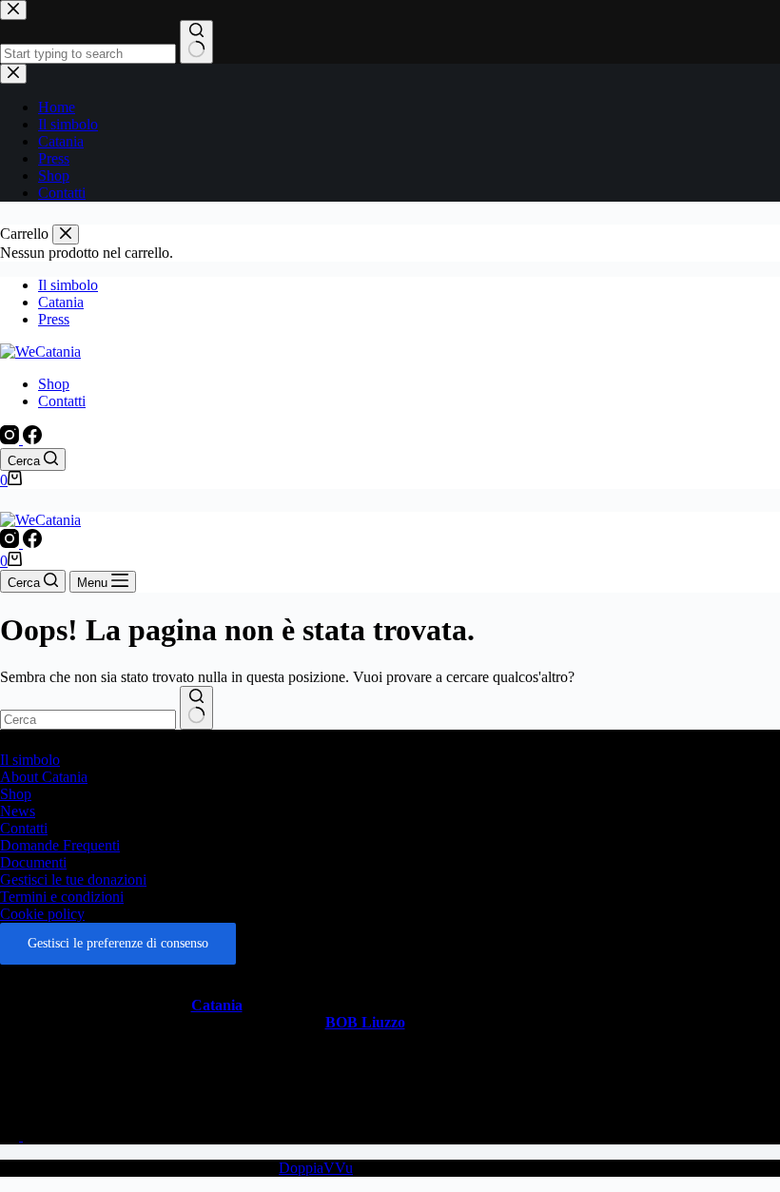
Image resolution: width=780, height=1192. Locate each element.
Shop (53, 384)
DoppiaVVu (316, 1168)
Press (53, 319)
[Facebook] (32, 439)
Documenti (33, 862)
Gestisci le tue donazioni (73, 879)
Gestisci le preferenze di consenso (118, 943)
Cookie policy (42, 914)
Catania (61, 302)
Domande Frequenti (60, 845)
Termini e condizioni (62, 897)
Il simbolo (68, 285)
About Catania (44, 777)
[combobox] (88, 720)
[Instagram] (11, 439)
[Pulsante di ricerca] (196, 708)
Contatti (62, 401)
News (17, 811)
